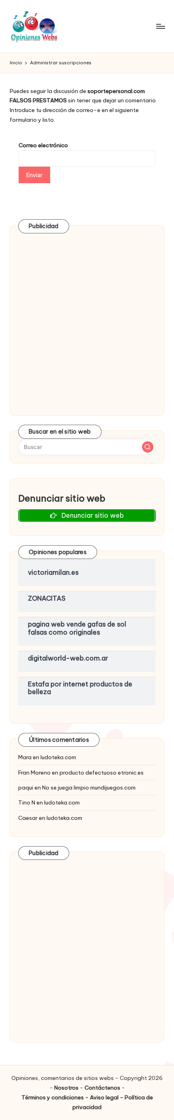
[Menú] (160, 26)
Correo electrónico (43, 145)
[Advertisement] (87, 320)
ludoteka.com (58, 757)
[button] (147, 447)
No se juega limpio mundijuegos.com (89, 787)
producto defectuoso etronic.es (101, 772)
